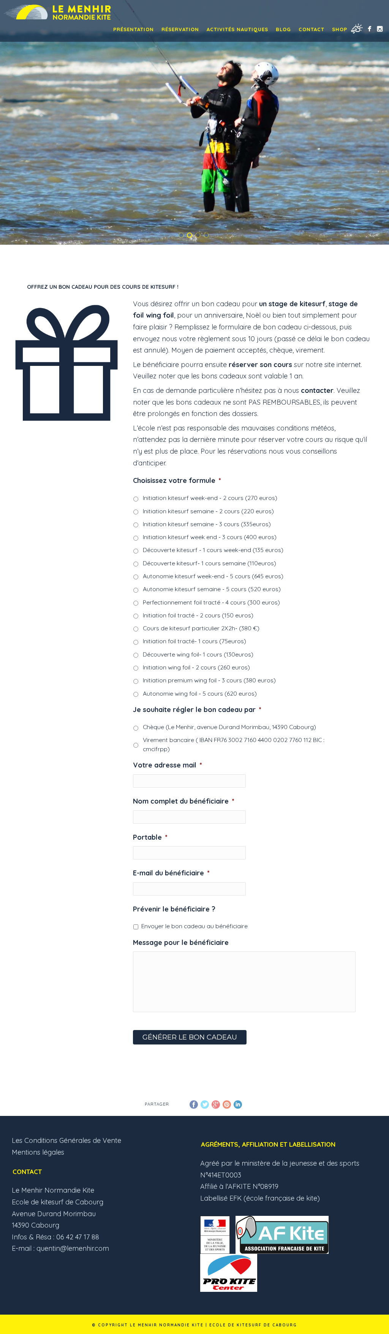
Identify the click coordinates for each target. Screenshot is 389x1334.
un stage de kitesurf (292, 303)
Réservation (180, 29)
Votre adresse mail (167, 765)
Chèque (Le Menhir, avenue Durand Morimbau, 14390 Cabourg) (229, 727)
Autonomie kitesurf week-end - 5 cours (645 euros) (213, 576)
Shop (339, 29)
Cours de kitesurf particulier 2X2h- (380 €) (201, 628)
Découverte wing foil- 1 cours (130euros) (198, 654)
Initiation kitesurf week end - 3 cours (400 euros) (210, 537)
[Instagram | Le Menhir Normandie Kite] (379, 28)
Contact (311, 29)
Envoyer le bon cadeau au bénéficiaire (194, 926)
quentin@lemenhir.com (72, 1248)
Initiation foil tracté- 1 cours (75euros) (194, 641)
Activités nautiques (237, 29)
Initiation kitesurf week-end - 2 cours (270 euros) (210, 498)
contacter (317, 390)
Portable (150, 837)
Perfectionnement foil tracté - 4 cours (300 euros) (211, 602)
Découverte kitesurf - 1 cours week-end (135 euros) (213, 550)
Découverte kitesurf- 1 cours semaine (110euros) (209, 563)
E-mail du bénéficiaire (171, 873)
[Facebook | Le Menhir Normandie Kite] (369, 28)
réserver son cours (260, 364)
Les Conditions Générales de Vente (66, 1140)
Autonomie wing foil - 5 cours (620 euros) (200, 693)
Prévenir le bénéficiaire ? (174, 909)
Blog (283, 29)
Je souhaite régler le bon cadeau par (197, 709)
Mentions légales (38, 1152)
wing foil (160, 315)
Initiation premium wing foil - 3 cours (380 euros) (209, 680)
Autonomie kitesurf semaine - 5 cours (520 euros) (212, 589)
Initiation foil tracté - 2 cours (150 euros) (198, 615)
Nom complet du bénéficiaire (183, 801)
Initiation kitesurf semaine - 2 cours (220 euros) (208, 511)
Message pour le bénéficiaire (181, 942)
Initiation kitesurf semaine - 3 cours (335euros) (207, 524)
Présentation (133, 29)
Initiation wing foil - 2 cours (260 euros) (196, 667)
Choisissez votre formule (177, 480)
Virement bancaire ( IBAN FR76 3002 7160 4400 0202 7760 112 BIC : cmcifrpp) (233, 744)
